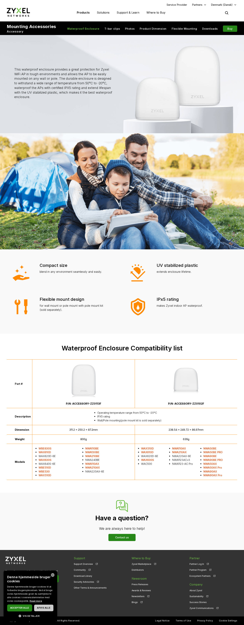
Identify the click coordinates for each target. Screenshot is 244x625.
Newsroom (139, 578)
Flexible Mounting (184, 28)
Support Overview (83, 564)
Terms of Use (183, 620)
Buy (230, 28)
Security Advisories (84, 582)
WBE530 (44, 471)
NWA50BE (209, 448)
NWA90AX (210, 471)
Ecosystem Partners (200, 576)
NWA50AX (210, 463)
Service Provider (177, 4)
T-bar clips (112, 28)
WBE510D (45, 467)
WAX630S (45, 460)
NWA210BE (92, 456)
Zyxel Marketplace (141, 564)
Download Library (83, 576)
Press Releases (140, 584)
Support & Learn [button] (128, 12)
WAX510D (45, 475)
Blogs (135, 602)
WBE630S (45, 448)
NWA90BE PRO (213, 460)
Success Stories (198, 602)
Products (83, 12)
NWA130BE (92, 452)
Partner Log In (197, 564)
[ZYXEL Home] (18, 12)
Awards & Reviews (141, 590)
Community (80, 570)
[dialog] (30, 596)
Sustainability (196, 596)
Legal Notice (162, 620)
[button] (30, 616)
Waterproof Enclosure (83, 28)
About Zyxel (196, 590)
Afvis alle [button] (43, 607)
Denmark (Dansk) (222, 4)
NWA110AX (92, 463)
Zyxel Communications (202, 608)
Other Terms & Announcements (90, 587)
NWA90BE (210, 456)
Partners (197, 4)
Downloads (210, 28)
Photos (130, 28)
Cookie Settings (228, 620)
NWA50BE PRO (213, 452)
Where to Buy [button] (155, 12)
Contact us (122, 537)
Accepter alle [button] (19, 607)
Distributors (138, 570)
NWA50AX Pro (212, 467)
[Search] (226, 12)
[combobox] (52, 575)
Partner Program (198, 570)
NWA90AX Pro (212, 475)
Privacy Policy (205, 620)
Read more (36, 601)
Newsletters (138, 596)
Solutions (103, 12)
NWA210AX (92, 467)
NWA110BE (92, 448)
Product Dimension (153, 28)
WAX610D (45, 452)
